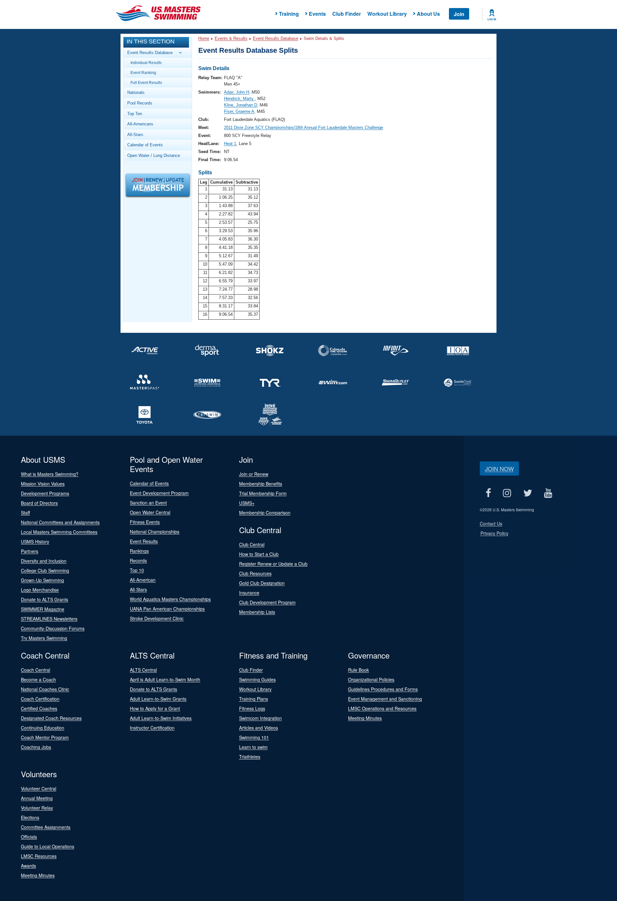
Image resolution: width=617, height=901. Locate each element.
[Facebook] (488, 492)
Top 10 (137, 570)
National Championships (154, 531)
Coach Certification (40, 699)
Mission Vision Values (43, 483)
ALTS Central (143, 670)
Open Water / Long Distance (153, 155)
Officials (29, 836)
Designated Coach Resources (51, 718)
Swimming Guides (257, 679)
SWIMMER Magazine (42, 609)
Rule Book (358, 670)
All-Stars (135, 134)
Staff (25, 512)
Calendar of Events (145, 144)
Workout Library (387, 13)
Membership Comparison (265, 512)
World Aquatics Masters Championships (170, 599)
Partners (29, 551)
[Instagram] (507, 492)
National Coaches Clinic (45, 689)
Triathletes (249, 756)
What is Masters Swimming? (49, 474)
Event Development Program (159, 493)
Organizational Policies (371, 679)
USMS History (35, 541)
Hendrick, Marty (239, 98)
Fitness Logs (252, 708)
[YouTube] (548, 492)
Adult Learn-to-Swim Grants (158, 699)
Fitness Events (145, 522)
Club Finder (346, 13)
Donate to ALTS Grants (44, 599)
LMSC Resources (39, 856)
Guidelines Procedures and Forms (383, 689)
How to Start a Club (259, 554)
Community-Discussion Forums (53, 628)
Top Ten (134, 113)
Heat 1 (230, 143)
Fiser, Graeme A (239, 111)
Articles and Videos (258, 727)
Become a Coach (38, 679)
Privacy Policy (494, 533)
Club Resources (255, 573)
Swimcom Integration (260, 718)
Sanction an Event (148, 502)
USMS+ (247, 503)
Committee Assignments (45, 827)
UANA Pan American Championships (167, 608)
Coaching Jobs (36, 747)
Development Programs (45, 493)
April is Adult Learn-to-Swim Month (165, 679)
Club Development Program (267, 602)
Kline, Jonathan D (240, 105)
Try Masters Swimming (44, 638)
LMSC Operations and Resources (382, 708)
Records (138, 560)
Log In (491, 19)
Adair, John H (236, 92)
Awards (28, 865)
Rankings (139, 551)
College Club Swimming (45, 570)
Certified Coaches (39, 708)
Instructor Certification (152, 727)
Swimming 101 (254, 737)
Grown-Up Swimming (42, 580)
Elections (30, 817)
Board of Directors (39, 503)
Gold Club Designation (262, 583)
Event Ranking (143, 72)
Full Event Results (146, 82)
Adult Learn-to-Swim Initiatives (161, 718)
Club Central (251, 544)
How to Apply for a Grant (155, 708)
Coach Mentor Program (45, 737)
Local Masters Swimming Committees (59, 532)
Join (459, 14)
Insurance (249, 592)
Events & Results (231, 38)
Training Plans (253, 699)
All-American (143, 580)
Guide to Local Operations (47, 846)
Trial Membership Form (263, 493)
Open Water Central (150, 512)
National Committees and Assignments (60, 522)
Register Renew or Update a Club (273, 563)
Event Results (144, 541)
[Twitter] (528, 492)
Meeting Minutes (365, 718)
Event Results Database (275, 38)
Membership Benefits (260, 483)
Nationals (136, 92)
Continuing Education (42, 727)
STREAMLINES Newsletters (49, 618)
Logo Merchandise (40, 590)
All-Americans (140, 124)
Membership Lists (257, 612)
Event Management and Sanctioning (385, 699)
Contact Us (491, 523)
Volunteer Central (38, 788)
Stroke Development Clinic (156, 618)
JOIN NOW (499, 468)
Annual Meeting (37, 798)
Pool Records (139, 103)
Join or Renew (253, 474)
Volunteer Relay (37, 808)
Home (203, 38)
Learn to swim (253, 747)
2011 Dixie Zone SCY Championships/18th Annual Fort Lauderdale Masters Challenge (303, 127)
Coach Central (35, 670)
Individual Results (146, 62)
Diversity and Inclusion (44, 561)
